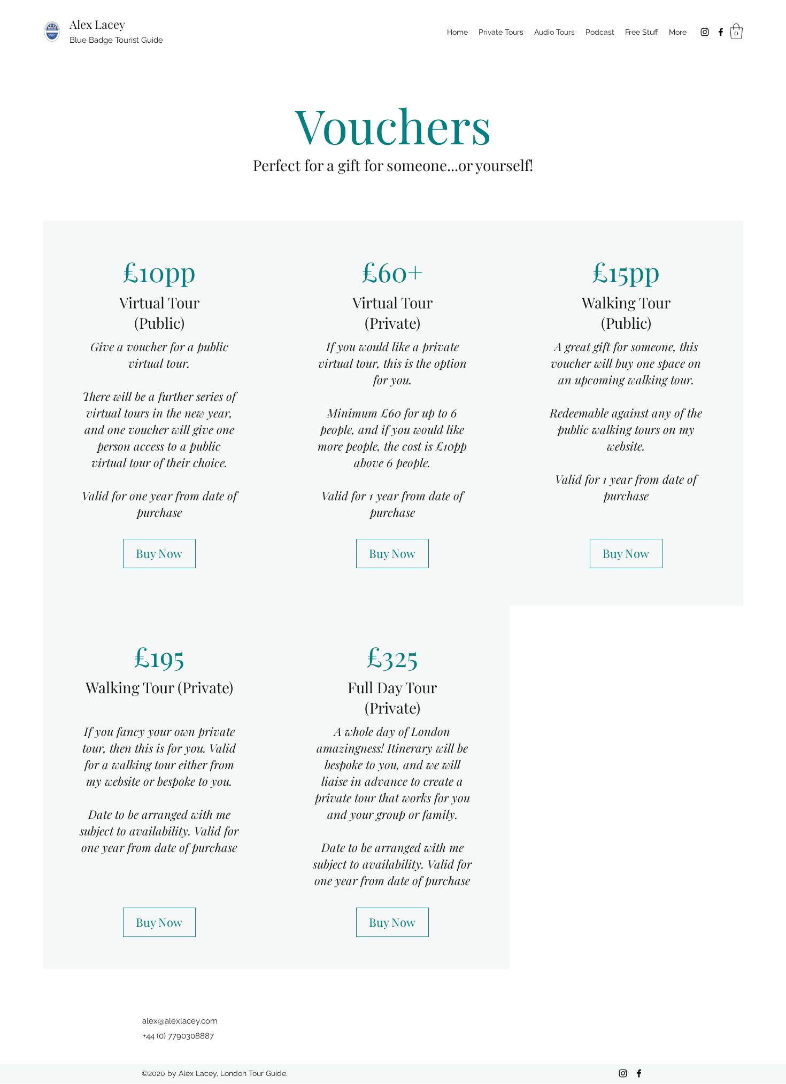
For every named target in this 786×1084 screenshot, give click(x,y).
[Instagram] (704, 32)
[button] (736, 31)
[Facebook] (720, 32)
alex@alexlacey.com (180, 1021)
